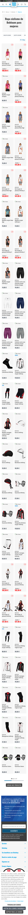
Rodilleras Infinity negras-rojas (20, 707)
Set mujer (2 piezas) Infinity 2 (20, 158)
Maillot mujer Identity (6, 127)
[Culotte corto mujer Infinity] (20, 393)
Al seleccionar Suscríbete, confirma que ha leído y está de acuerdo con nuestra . (12, 836)
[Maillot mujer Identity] (7, 117)
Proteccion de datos (10, 901)
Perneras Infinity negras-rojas (20, 646)
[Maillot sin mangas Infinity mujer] (7, 697)
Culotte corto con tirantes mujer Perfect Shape (20, 283)
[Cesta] (25, 4)
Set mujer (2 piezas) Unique (6, 64)
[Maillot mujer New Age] (7, 148)
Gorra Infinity (19, 432)
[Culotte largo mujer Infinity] (7, 393)
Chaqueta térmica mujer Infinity (20, 373)
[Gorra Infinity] (20, 423)
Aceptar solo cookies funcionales (14, 908)
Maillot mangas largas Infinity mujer (6, 677)
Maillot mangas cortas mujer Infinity (6, 434)
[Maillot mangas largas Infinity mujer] (7, 667)
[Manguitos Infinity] (7, 727)
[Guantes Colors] (7, 757)
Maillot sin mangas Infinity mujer (6, 707)
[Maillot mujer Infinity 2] (20, 211)
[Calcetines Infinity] (7, 363)
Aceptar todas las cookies (14, 912)
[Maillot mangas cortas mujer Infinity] (7, 423)
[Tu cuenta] (18, 4)
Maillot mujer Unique (6, 95)
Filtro (23, 40)
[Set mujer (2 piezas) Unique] (7, 54)
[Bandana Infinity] (20, 453)
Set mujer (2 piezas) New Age (19, 127)
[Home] (2, 12)
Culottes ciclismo (17, 35)
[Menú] (3, 4)
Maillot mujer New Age (7, 158)
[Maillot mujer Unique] (7, 85)
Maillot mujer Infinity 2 (19, 221)
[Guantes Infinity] (20, 483)
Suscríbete (14, 831)
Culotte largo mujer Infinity (6, 403)
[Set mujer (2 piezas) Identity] (20, 85)
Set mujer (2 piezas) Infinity (6, 584)
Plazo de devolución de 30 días (19, 1)
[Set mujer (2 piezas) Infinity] (7, 574)
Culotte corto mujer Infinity (19, 403)
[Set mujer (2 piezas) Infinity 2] (20, 148)
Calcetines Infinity (7, 372)
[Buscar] (6, 4)
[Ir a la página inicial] (14, 4)
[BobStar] (10, 4)
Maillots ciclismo (7, 35)
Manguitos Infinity (7, 736)
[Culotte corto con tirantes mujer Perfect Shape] (20, 273)
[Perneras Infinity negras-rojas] (20, 637)
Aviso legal (20, 901)
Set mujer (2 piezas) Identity (19, 95)
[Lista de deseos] (21, 4)
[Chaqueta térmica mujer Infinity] (20, 363)
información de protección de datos (11, 838)
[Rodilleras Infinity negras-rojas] (20, 697)
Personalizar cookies (14, 905)
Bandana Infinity (20, 462)
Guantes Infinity (20, 493)
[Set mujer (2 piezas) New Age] (20, 117)
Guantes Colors (6, 766)
